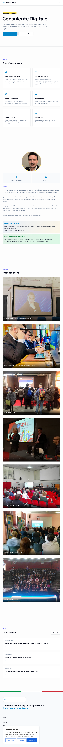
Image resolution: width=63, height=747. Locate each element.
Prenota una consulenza (15, 708)
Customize (11, 740)
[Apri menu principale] (54, 2)
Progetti (5, 722)
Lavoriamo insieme (10, 33)
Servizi (4, 720)
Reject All (21, 740)
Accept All (32, 740)
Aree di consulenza (26, 34)
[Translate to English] (59, 2)
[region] (21, 735)
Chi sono (5, 717)
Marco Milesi (9, 3)
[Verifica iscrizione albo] (24, 699)
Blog (4, 725)
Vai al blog (55, 632)
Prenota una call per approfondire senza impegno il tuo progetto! (22, 215)
